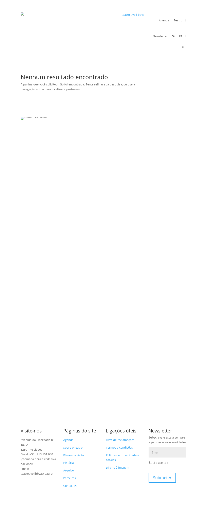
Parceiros (69, 478)
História (68, 463)
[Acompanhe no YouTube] (40, 482)
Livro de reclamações (120, 440)
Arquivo (68, 470)
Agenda (164, 20)
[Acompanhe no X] (48, 482)
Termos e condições (119, 447)
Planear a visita (73, 455)
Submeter (162, 477)
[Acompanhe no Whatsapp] (24, 490)
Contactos (70, 486)
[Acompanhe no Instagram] (32, 482)
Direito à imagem (117, 467)
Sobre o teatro (72, 447)
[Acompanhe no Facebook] (24, 482)
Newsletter (160, 36)
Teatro (178, 20)
